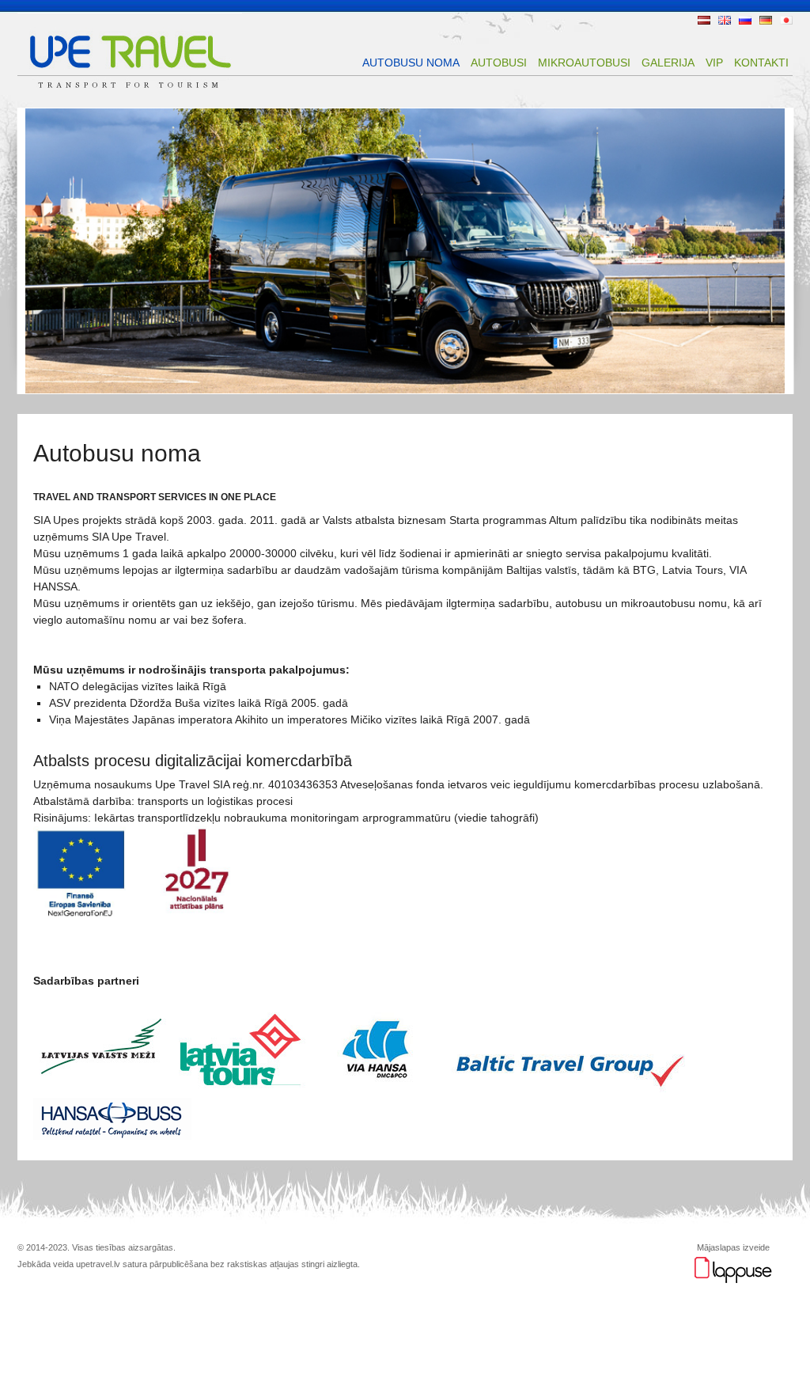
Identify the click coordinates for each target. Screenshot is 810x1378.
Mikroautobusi (584, 62)
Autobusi (499, 62)
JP (786, 20)
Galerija (668, 62)
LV (704, 20)
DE (765, 20)
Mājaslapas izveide (733, 1247)
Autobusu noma (411, 62)
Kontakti (761, 62)
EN (724, 20)
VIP (714, 62)
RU (745, 20)
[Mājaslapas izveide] (733, 1280)
